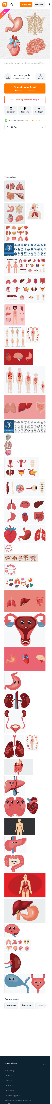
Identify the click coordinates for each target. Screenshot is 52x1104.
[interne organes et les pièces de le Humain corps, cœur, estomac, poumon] (25, 534)
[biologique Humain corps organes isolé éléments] (25, 601)
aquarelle (11, 1005)
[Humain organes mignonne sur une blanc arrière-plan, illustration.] (25, 511)
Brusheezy (9, 1070)
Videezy (8, 1080)
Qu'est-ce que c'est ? (33, 120)
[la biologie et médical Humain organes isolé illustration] (18, 357)
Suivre (40, 78)
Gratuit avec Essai (25, 88)
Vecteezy (8, 1075)
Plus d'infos (12, 127)
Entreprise (9, 1085)
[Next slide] (41, 1005)
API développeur (12, 1095)
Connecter (39, 4)
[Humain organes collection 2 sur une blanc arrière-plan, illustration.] (25, 289)
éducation (26, 1005)
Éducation (9, 1090)
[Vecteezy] (4, 4)
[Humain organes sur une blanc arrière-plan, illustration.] (25, 487)
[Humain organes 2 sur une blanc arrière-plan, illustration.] (21, 467)
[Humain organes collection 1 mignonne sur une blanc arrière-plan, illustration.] (25, 265)
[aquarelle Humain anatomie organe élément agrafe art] (14, 191)
